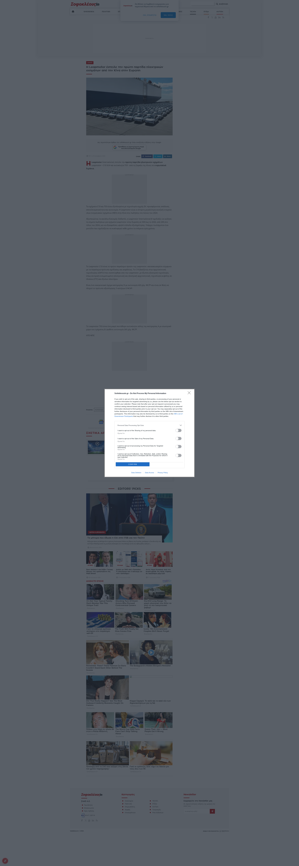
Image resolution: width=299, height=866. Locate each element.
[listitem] (149, 425)
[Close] (190, 393)
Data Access (149, 473)
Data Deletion (136, 473)
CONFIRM (132, 464)
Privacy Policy (163, 473)
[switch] (178, 430)
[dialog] (149, 433)
